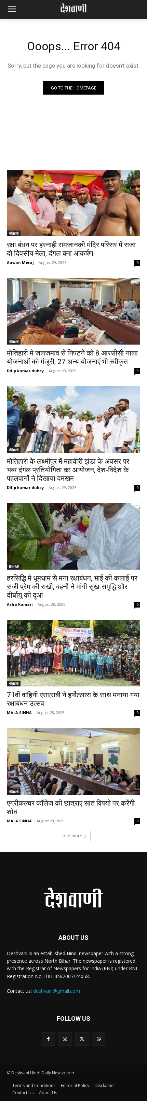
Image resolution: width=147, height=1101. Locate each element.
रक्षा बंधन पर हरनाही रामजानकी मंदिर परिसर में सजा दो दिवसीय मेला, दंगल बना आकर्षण (71, 249)
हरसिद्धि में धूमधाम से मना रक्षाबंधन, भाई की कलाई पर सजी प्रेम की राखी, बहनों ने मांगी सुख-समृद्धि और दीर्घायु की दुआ (72, 586)
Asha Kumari (20, 604)
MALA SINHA (19, 712)
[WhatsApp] (98, 1039)
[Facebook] (48, 1039)
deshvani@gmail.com (56, 991)
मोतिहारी (13, 233)
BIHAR (14, 566)
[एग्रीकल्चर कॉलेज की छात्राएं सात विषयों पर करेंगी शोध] (73, 761)
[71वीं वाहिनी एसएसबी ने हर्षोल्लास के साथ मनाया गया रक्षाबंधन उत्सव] (73, 653)
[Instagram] (65, 1039)
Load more (71, 836)
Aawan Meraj (20, 262)
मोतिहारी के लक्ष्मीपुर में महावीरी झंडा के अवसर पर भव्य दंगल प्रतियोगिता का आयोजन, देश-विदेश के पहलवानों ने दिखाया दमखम (68, 470)
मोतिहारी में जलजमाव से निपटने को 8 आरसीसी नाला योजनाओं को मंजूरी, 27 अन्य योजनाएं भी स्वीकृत (72, 357)
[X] (82, 1039)
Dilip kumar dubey (25, 370)
